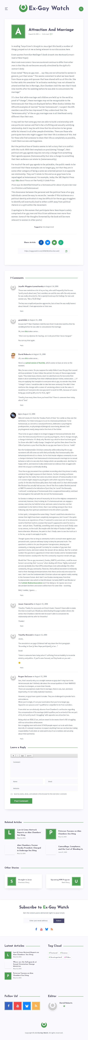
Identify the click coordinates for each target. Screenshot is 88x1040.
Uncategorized (48, 227)
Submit (58, 921)
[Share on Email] (54, 242)
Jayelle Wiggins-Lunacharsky (31, 286)
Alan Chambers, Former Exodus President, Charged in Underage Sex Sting (29, 848)
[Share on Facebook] (41, 242)
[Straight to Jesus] (23, 881)
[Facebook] (36, 929)
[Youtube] (41, 929)
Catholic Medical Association (31, 583)
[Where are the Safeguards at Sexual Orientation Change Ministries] (8, 965)
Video (68, 957)
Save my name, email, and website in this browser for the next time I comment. (40, 794)
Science (65, 953)
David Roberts (65, 1003)
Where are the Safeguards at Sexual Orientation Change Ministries (25, 964)
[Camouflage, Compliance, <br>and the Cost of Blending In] (51, 849)
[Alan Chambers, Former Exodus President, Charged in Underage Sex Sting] (10, 849)
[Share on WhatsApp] (60, 242)
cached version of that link (35, 363)
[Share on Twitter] (47, 242)
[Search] (81, 9)
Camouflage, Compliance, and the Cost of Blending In (70, 848)
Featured (53, 953)
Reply (21, 311)
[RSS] (52, 929)
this (17, 180)
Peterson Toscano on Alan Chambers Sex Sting (23, 974)
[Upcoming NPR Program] (64, 881)
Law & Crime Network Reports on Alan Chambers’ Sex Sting (29, 832)
